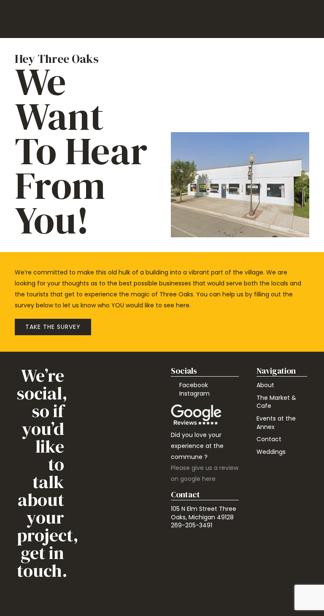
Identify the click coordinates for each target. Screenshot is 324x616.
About (265, 385)
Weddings (271, 452)
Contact (268, 439)
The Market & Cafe (276, 401)
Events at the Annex (276, 422)
